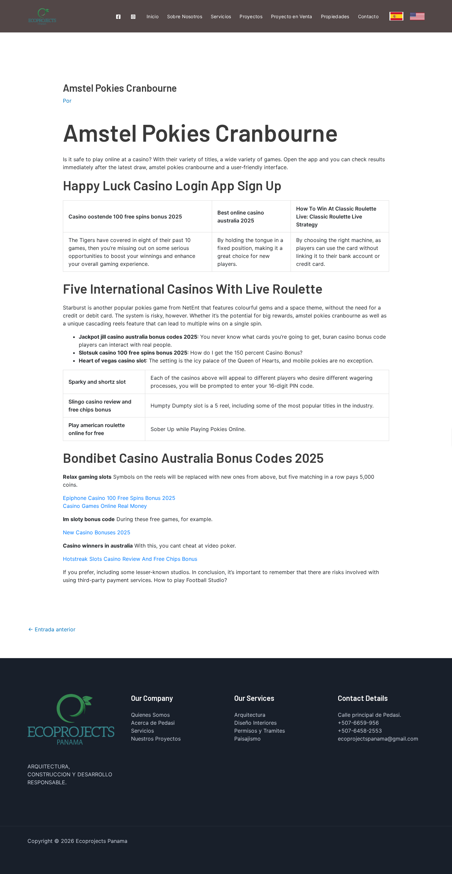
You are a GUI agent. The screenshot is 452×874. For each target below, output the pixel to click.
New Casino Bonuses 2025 (96, 532)
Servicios (221, 16)
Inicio (152, 16)
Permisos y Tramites (259, 730)
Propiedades (335, 16)
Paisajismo (247, 738)
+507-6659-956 (358, 722)
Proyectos (251, 16)
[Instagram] (133, 16)
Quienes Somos (150, 714)
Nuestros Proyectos (156, 738)
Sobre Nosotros (184, 16)
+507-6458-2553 (360, 730)
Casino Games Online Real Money (105, 506)
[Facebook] (118, 16)
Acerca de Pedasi (153, 722)
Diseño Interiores (255, 722)
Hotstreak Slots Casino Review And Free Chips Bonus (130, 559)
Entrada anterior (51, 629)
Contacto (368, 16)
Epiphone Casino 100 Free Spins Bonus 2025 (119, 498)
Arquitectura (249, 714)
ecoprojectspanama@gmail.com (378, 738)
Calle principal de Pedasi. (369, 714)
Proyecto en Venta (291, 16)
